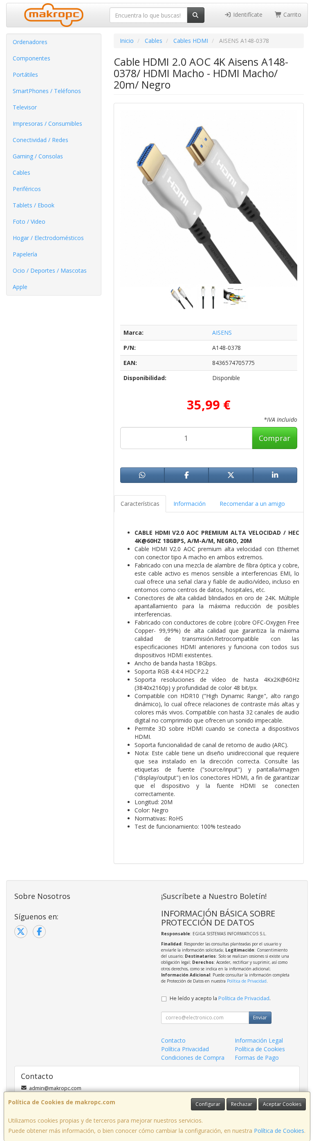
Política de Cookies (279, 1130)
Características (140, 503)
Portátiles (25, 74)
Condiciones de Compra (192, 1057)
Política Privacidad (185, 1049)
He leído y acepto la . (220, 998)
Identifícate (246, 14)
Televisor (25, 107)
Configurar (207, 1104)
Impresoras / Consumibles (47, 123)
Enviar (260, 1017)
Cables (21, 172)
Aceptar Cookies (282, 1104)
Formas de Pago (257, 1057)
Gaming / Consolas (38, 156)
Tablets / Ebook (33, 205)
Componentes (31, 58)
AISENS (222, 332)
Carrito (291, 14)
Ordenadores (30, 42)
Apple (20, 287)
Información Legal (259, 1040)
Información (189, 503)
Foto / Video (29, 221)
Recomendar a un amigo (252, 503)
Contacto (173, 1040)
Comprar (274, 438)
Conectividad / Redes (40, 140)
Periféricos (27, 189)
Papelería (25, 254)
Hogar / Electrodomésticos (48, 238)
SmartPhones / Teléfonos (47, 91)
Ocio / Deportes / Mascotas (50, 270)
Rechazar (241, 1104)
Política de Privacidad (247, 981)
